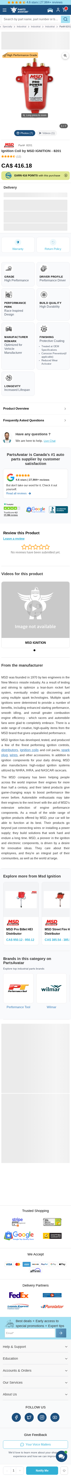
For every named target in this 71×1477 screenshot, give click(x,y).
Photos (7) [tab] (26, 133)
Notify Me (42, 1470)
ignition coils (29, 750)
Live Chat (49, 440)
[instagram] (42, 1417)
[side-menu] (4, 10)
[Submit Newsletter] (61, 1333)
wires (14, 755)
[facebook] (16, 1417)
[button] (50, 10)
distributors (9, 750)
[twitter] (29, 1417)
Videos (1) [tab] (48, 133)
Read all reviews (16, 493)
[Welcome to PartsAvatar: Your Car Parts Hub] (19, 11)
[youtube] (54, 1417)
